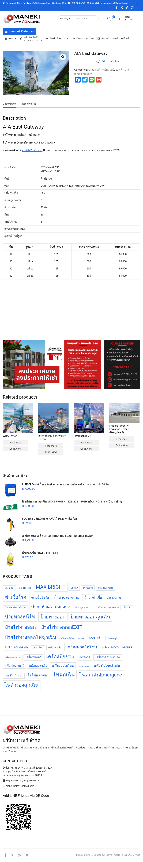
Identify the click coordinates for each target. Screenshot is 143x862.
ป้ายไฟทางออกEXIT (61, 627)
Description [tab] (9, 103)
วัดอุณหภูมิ (112, 638)
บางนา (92, 69)
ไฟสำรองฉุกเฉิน (22, 685)
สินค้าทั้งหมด (58, 38)
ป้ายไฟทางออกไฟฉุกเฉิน (30, 637)
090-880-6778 (78, 3)
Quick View (15, 448)
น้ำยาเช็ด (127, 608)
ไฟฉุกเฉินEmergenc (101, 675)
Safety (74, 587)
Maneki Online (83, 855)
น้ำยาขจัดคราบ (66, 597)
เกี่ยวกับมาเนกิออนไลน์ (115, 38)
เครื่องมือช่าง (60, 656)
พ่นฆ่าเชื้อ (95, 638)
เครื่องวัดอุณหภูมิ (14, 665)
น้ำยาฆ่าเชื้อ (93, 598)
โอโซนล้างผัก (38, 675)
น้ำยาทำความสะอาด (50, 606)
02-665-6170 (93, 3)
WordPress (134, 855)
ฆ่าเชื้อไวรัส (40, 598)
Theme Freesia (112, 855)
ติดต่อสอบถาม (85, 38)
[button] (63, 57)
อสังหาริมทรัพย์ (105, 69)
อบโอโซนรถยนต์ (16, 647)
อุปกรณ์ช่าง (38, 647)
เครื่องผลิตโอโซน (81, 647)
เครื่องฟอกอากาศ (13, 657)
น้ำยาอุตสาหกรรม (84, 607)
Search (94, 19)
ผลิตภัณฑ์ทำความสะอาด (72, 638)
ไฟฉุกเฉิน (64, 675)
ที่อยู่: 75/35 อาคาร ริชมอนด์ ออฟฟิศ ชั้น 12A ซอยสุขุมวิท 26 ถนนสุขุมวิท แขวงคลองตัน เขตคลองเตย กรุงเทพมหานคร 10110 (27, 771)
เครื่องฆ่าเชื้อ (54, 647)
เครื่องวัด (85, 657)
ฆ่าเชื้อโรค (15, 597)
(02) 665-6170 (13, 780)
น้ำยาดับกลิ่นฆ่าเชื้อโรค (15, 607)
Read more (15, 442)
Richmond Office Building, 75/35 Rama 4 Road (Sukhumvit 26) (36, 3)
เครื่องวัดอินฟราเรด (107, 657)
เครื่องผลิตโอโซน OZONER (117, 647)
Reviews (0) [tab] (29, 103)
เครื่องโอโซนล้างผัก (107, 665)
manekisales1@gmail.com (114, 3)
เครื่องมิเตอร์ (33, 657)
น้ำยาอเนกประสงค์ (108, 607)
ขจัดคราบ (88, 588)
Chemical (9, 588)
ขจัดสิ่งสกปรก (105, 587)
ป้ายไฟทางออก (20, 627)
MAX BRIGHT (51, 587)
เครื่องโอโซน (84, 666)
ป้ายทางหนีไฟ (20, 617)
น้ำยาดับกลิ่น (114, 597)
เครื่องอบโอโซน (63, 665)
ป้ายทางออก (53, 617)
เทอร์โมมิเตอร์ (14, 675)
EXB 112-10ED (25, 588)
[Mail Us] (4, 786)
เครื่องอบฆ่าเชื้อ (38, 665)
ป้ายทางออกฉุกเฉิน (90, 617)
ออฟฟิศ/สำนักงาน (32, 150)
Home (12, 38)
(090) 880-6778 (30, 780)
